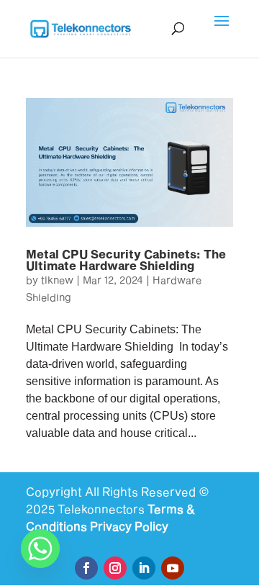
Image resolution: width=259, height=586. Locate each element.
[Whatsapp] (40, 548)
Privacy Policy (129, 526)
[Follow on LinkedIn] (143, 568)
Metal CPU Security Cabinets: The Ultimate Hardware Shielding (126, 259)
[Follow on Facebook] (86, 568)
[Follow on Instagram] (115, 568)
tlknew (57, 280)
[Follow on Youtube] (172, 568)
